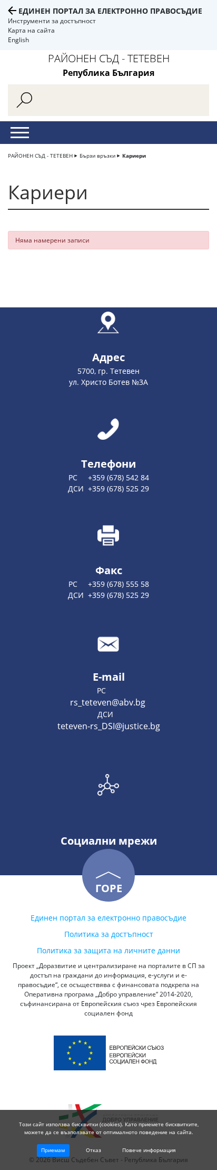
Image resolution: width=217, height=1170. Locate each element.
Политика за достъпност (108, 934)
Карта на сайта (31, 30)
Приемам (53, 1150)
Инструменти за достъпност (52, 20)
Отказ (93, 1150)
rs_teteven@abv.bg (108, 702)
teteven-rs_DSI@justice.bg (108, 726)
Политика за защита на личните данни (108, 950)
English (18, 39)
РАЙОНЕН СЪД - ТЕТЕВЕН (40, 155)
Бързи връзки (97, 155)
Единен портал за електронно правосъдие (110, 11)
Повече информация (149, 1150)
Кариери (134, 155)
